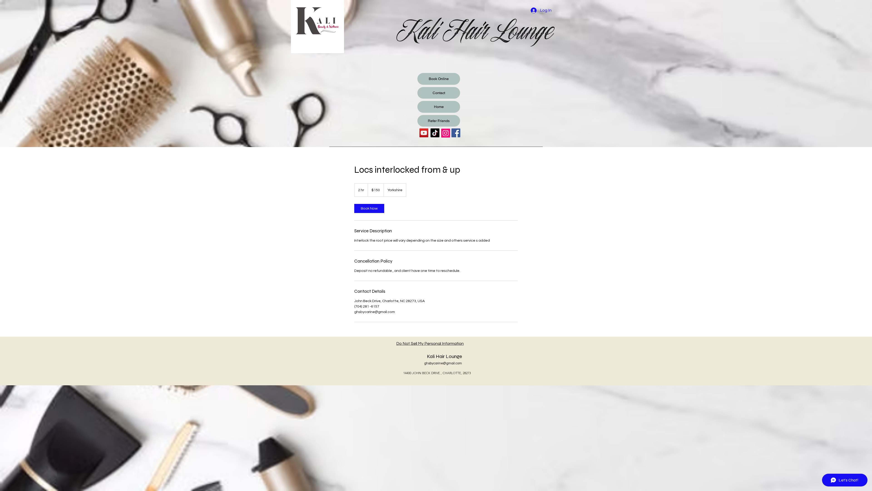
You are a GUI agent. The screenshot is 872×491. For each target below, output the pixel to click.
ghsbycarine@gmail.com (443, 363)
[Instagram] (445, 133)
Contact (439, 93)
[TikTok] (435, 132)
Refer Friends (439, 121)
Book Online (439, 79)
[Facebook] (455, 132)
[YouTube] (423, 132)
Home (439, 107)
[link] (369, 208)
